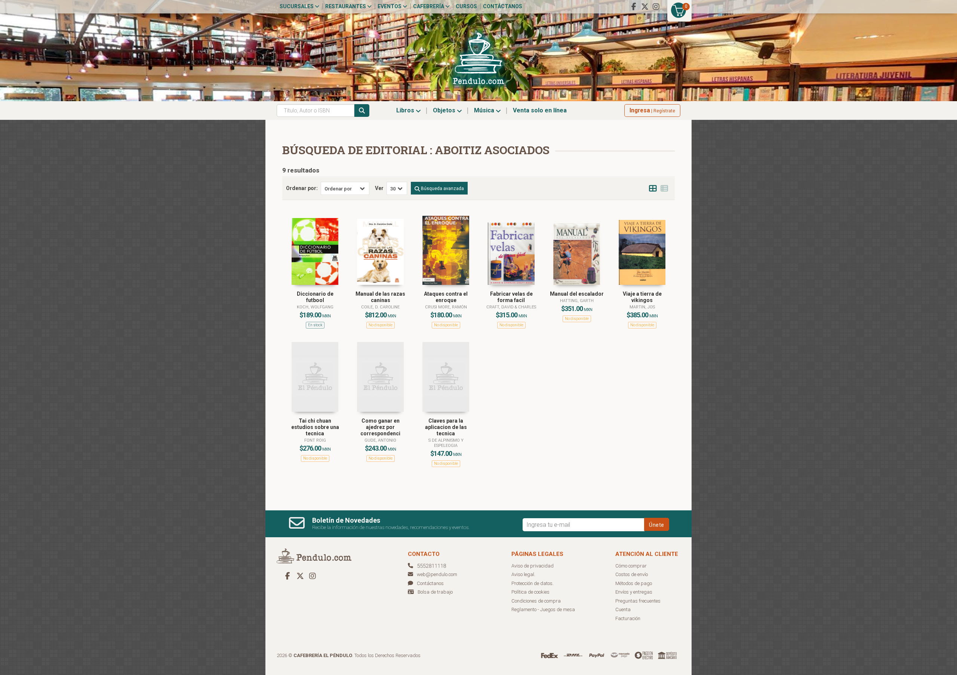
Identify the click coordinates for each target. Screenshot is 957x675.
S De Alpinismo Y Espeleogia (446, 443)
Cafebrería (429, 6)
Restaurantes (346, 6)
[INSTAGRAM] (656, 6)
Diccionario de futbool (315, 297)
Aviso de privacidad (532, 566)
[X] (644, 6)
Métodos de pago (633, 583)
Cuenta (623, 609)
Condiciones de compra (536, 601)
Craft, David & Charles (511, 307)
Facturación (627, 618)
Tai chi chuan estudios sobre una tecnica (315, 427)
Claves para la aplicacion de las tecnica (446, 427)
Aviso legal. (523, 574)
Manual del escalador (577, 294)
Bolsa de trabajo (435, 592)
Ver (379, 188)
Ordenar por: (302, 188)
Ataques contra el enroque (446, 297)
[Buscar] (361, 110)
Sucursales (297, 6)
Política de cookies (530, 592)
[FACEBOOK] (633, 6)
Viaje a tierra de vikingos (642, 297)
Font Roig (315, 440)
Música (485, 110)
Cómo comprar (631, 566)
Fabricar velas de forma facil (511, 297)
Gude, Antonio (380, 440)
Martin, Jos (642, 307)
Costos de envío (631, 574)
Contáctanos (502, 6)
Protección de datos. (532, 583)
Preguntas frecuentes (638, 601)
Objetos (445, 110)
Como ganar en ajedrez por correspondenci (380, 427)
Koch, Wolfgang (315, 307)
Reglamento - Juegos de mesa (543, 609)
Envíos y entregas (633, 592)
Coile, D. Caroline (380, 307)
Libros (406, 110)
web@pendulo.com (437, 574)
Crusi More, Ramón (446, 307)
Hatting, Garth (577, 300)
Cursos (466, 6)
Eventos (390, 6)
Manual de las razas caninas (380, 297)
